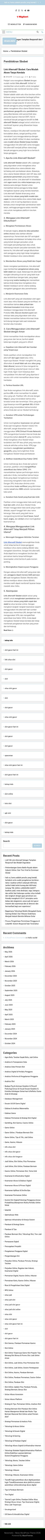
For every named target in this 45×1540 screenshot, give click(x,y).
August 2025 (9, 995)
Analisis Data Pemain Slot (15, 1067)
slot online (9, 794)
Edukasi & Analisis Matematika (17, 1108)
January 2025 (10, 1029)
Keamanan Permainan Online (16, 1195)
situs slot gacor (11, 688)
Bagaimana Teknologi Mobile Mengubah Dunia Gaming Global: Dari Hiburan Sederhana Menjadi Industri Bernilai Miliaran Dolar (20, 2)
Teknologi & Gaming (12, 1436)
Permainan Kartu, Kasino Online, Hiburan (20, 1281)
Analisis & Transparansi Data (16, 1062)
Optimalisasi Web (11, 1215)
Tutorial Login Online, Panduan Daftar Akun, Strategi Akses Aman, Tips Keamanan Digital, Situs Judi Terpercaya (22, 1502)
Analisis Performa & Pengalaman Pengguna (21, 1076)
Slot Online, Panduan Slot (14, 1382)
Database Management (13, 1099)
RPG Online (9, 1290)
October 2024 (10, 1043)
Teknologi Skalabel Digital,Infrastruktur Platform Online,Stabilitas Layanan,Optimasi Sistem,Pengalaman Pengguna (23, 1453)
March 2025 (9, 1019)
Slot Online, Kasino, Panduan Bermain (19, 1372)
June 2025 (9, 1005)
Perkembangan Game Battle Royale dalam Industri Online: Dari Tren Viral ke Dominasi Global (21, 870)
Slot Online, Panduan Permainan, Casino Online (23, 1377)
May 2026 (8, 952)
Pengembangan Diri (12, 1256)
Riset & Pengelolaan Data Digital (17, 1285)
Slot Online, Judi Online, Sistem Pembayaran (22, 1368)
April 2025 (8, 1015)
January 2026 (10, 971)
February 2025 (10, 1024)
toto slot (8, 803)
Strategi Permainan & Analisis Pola (18, 1421)
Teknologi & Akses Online (14, 1426)
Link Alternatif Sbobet (13, 542)
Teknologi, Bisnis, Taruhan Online (17, 1460)
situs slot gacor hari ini (13, 765)
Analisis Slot (10, 1081)
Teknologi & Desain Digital (15, 1431)
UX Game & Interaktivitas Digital (17, 1514)
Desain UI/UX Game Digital (15, 1104)
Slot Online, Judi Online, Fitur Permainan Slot (22, 1363)
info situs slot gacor (12, 1152)
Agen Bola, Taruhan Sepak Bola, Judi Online (21, 1057)
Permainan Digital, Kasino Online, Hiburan (21, 1276)
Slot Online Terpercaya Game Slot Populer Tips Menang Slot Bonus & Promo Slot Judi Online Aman (23, 1355)
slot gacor (9, 669)
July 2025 (8, 1000)
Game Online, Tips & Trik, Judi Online (19, 1137)
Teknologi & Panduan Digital (15, 1441)
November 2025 (11, 981)
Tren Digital (9, 1495)
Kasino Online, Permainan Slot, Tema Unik (21, 1171)
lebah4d (8, 1210)
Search (6, 841)
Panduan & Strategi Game (14, 1224)
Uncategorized (10, 1509)
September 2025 (11, 990)
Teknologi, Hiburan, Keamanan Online (19, 1475)
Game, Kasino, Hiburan (13, 1142)
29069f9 (9, 77)
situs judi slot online (12, 1309)
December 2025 (11, 976)
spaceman (9, 755)
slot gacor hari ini (11, 650)
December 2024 (11, 1034)
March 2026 (9, 961)
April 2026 (8, 957)
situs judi (8, 1295)
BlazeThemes (27, 1536)
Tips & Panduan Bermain (14, 1490)
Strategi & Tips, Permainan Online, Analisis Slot (23, 1404)
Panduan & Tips (11, 1229)
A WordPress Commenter (15, 938)
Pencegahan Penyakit (13, 1246)
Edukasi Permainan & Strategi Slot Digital (20, 1118)
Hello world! (32, 938)
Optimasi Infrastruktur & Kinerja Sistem (20, 1220)
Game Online (10, 1128)
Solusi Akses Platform (13, 1399)
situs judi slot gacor (12, 1305)
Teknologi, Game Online (14, 1465)
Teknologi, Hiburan (12, 1470)
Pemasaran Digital (12, 1242)
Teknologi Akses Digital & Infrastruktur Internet (23, 1446)
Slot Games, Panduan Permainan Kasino (20, 1343)
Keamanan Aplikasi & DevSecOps (17, 1190)
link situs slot (10, 660)
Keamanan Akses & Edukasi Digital (18, 1181)
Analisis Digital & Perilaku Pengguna (19, 1072)
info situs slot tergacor (13, 1157)
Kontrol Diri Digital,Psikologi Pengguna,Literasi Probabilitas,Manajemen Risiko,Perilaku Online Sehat (23, 1202)
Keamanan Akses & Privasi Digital (18, 1185)
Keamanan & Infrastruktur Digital (17, 1176)
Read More (8, 630)
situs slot (8, 1314)
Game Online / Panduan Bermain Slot (19, 1133)
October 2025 (10, 986)
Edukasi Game (10, 1113)
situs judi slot (10, 1300)
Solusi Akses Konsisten (14, 1394)
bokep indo (9, 784)
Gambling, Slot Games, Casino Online (19, 1123)
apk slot (8, 813)
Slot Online (9, 1348)
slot (6, 679)
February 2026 (10, 966)
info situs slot (10, 1147)
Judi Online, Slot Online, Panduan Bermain (21, 1166)
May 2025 (8, 1010)
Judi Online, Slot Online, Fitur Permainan (20, 1161)
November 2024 (11, 1039)
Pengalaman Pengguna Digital (16, 1251)
